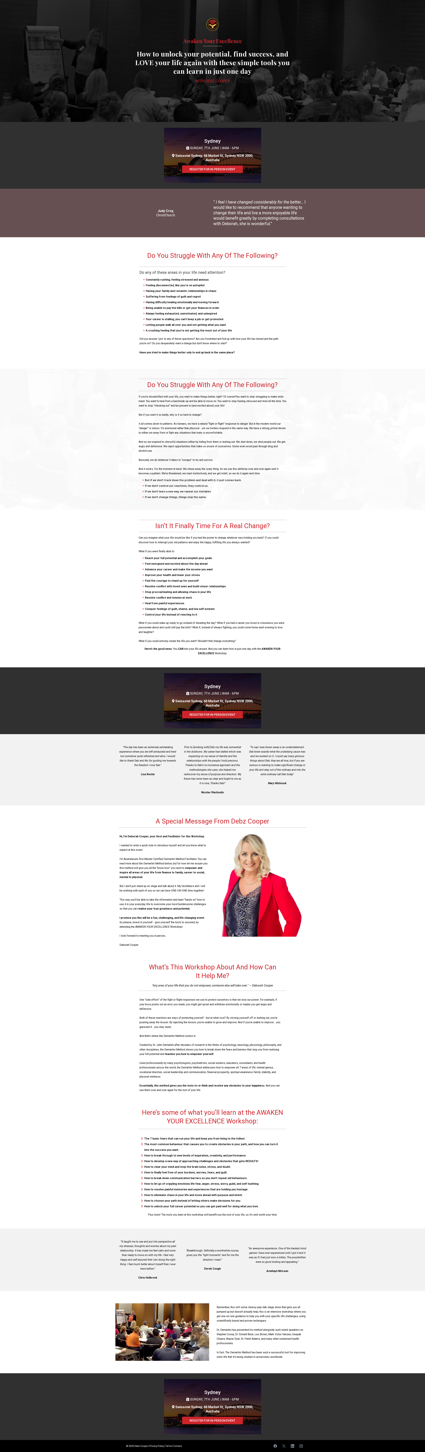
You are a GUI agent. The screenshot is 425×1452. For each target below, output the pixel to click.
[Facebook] (275, 1446)
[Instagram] (301, 1446)
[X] (284, 1446)
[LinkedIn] (292, 1446)
